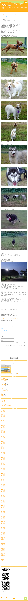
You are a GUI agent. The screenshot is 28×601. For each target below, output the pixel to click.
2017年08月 (3, 425)
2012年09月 (3, 497)
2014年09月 (3, 468)
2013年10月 (3, 481)
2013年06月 (3, 486)
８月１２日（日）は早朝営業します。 (7, 405)
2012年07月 (3, 500)
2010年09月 (3, 527)
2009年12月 (3, 538)
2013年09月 (3, 483)
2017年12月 (3, 420)
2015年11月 (3, 451)
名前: (2, 332)
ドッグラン (3, 389)
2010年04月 (3, 533)
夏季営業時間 (3, 393)
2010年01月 (3, 537)
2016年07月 (3, 441)
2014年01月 (3, 478)
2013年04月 (3, 489)
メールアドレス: (4, 336)
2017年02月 (3, 432)
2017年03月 (3, 431)
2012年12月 (3, 494)
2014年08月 (3, 469)
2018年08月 (3, 410)
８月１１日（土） (4, 401)
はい (21, 342)
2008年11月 (3, 554)
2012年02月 (3, 506)
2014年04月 (3, 474)
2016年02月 (3, 447)
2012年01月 (3, 507)
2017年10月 (3, 422)
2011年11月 (3, 510)
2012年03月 (3, 505)
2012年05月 (3, 502)
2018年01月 (3, 419)
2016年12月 (3, 435)
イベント (2, 383)
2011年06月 (3, 516)
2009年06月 (3, 545)
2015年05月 (3, 458)
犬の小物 (2, 395)
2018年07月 (3, 411)
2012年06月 (3, 501)
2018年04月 (3, 415)
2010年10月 (3, 526)
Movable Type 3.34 (4, 597)
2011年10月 (3, 511)
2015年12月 (3, 449)
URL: (2, 340)
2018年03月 (3, 416)
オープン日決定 (4, 384)
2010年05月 (3, 532)
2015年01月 (3, 463)
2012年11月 (3, 495)
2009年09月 (3, 542)
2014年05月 (3, 473)
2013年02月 (3, 491)
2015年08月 (3, 454)
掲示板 (2, 394)
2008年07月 (3, 559)
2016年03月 (3, 446)
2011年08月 (3, 513)
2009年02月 (3, 550)
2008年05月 (3, 561)
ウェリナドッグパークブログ (21, 4)
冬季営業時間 (3, 391)
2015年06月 (3, 457)
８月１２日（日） (4, 400)
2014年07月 (3, 470)
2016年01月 (3, 448)
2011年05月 (3, 517)
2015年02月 (3, 462)
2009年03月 (3, 549)
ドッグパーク (3, 388)
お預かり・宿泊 (4, 379)
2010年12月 (3, 523)
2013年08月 (3, 484)
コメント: (3, 345)
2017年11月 (3, 421)
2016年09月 (3, 438)
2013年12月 (3, 479)
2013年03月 (3, 490)
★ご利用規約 (3, 378)
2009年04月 (3, 548)
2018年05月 (3, 414)
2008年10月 (3, 555)
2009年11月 (3, 539)
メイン (9, 14)
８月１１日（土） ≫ (14, 14)
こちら (18, 373)
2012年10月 (3, 496)
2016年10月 (3, 437)
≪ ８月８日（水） (4, 14)
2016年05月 (3, 443)
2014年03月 (3, 475)
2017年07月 (3, 426)
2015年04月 (3, 459)
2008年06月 (3, 560)
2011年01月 (3, 522)
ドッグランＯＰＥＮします (5, 390)
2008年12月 (3, 553)
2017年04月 (3, 430)
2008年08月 (3, 558)
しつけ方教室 (3, 380)
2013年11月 (3, 480)
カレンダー (3, 385)
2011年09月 (3, 512)
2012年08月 (3, 499)
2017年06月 (3, 427)
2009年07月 (3, 544)
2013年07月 (3, 485)
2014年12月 (3, 464)
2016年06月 (3, 442)
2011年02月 (3, 521)
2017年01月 (3, 433)
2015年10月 (3, 452)
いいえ (25, 342)
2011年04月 (3, 518)
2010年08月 (3, 528)
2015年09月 (3, 453)
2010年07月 (3, 529)
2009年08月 (3, 543)
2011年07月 (3, 515)
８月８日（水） (4, 404)
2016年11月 (3, 436)
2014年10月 (3, 467)
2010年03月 (3, 534)
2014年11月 (3, 465)
